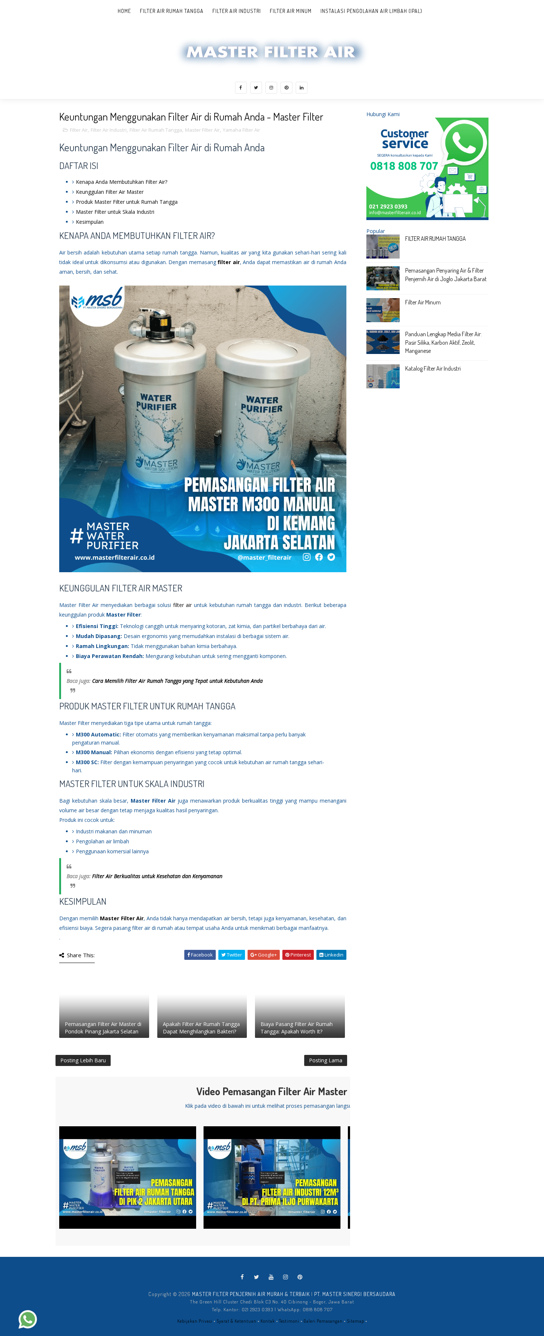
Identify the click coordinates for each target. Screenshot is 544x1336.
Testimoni (289, 1321)
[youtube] (271, 1277)
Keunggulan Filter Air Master (110, 191)
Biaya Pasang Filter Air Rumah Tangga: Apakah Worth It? (297, 1027)
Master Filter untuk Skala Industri (115, 211)
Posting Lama (325, 1060)
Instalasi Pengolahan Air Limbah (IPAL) (371, 11)
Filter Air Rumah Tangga (172, 11)
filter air (229, 262)
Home (124, 11)
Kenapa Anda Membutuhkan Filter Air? (121, 181)
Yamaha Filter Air (241, 129)
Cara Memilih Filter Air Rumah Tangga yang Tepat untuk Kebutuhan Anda (177, 680)
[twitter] (256, 88)
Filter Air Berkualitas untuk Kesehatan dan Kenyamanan (157, 876)
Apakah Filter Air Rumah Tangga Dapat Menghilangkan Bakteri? (201, 1027)
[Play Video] (127, 1178)
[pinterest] (286, 88)
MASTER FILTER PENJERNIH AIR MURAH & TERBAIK (251, 1294)
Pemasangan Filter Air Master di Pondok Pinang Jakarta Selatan (103, 1027)
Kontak (268, 1321)
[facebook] (241, 88)
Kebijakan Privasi (194, 1321)
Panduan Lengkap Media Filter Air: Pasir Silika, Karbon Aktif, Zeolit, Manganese (443, 342)
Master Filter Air (202, 129)
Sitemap (355, 1321)
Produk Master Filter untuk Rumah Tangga (127, 201)
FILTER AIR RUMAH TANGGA (435, 238)
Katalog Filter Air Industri (433, 368)
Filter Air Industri (236, 11)
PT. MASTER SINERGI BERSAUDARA (355, 1294)
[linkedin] (302, 88)
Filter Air (79, 129)
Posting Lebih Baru (83, 1060)
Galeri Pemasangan (323, 1321)
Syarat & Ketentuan (236, 1321)
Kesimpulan (90, 221)
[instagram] (271, 88)
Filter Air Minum (291, 11)
